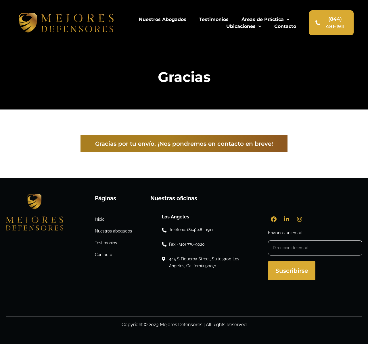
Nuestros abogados (113, 231)
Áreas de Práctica (262, 19)
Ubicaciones (241, 26)
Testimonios (214, 19)
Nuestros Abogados (162, 19)
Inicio (99, 219)
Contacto (285, 26)
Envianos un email (285, 233)
